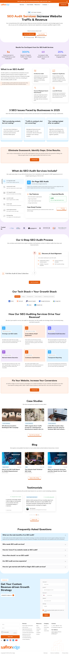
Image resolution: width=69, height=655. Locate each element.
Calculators (38, 629)
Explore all (34, 519)
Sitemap (45, 653)
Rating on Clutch (42, 37)
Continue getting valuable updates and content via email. (54, 611)
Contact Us (63, 4)
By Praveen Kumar (51, 472)
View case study (63, 209)
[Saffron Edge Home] (5, 4)
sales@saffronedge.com (6, 595)
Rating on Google (30, 37)
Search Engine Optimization (27, 625)
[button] (31, 514)
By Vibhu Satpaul (5, 472)
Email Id (44, 587)
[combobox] (45, 595)
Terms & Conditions (54, 653)
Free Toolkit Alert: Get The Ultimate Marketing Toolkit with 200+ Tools (34, 1)
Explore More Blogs (34, 477)
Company (44, 4)
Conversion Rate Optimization (28, 632)
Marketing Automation (26, 634)
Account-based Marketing (27, 630)
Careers (45, 629)
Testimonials (46, 630)
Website (44, 598)
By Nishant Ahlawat (28, 472)
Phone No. (45, 592)
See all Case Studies (34, 434)
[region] (12, 198)
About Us (45, 625)
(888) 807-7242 (58, 625)
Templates (38, 632)
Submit (46, 615)
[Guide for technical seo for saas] (34, 458)
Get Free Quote (34, 282)
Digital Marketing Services (27, 629)
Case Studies (30, 4)
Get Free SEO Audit (29, 34)
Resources (37, 4)
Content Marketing (25, 639)
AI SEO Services (25, 627)
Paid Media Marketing (26, 635)
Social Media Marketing (26, 637)
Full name (45, 582)
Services (22, 4)
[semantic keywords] (57, 458)
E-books (37, 627)
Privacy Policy (65, 653)
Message (44, 603)
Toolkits (37, 630)
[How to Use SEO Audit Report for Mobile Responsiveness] (11, 458)
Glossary (38, 634)
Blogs (37, 625)
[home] (10, 647)
